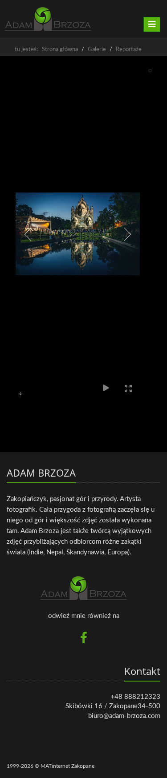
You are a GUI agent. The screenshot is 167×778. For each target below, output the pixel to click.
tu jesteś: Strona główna (46, 49)
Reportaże (129, 49)
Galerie (97, 49)
